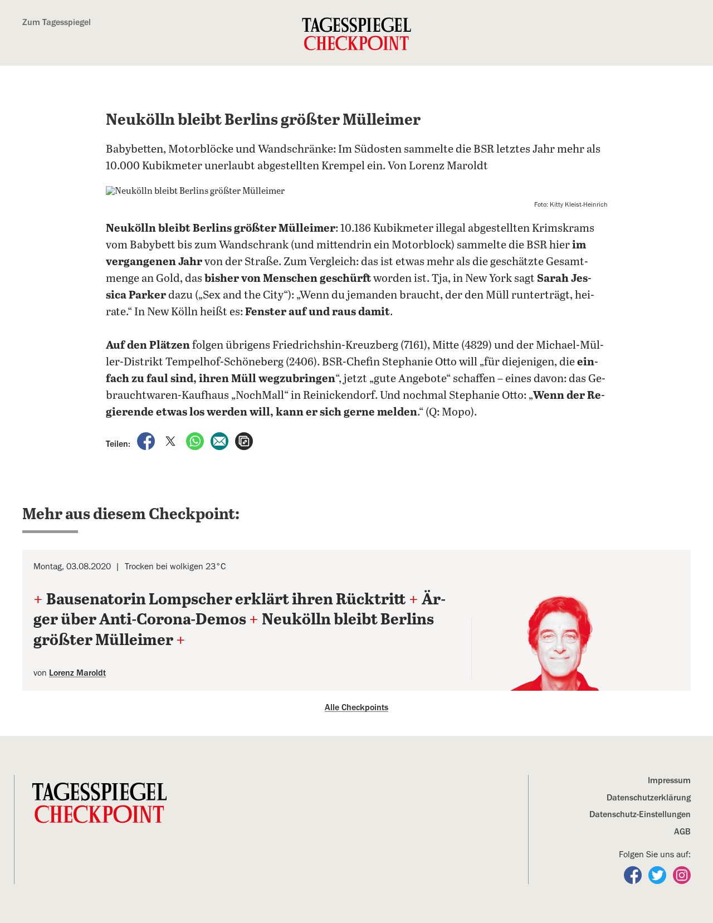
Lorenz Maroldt (77, 672)
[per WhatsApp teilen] (196, 440)
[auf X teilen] (172, 440)
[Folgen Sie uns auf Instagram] (682, 874)
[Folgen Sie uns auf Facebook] (634, 874)
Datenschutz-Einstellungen (640, 814)
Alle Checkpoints (356, 707)
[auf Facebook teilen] (147, 440)
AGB (682, 831)
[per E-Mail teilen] (221, 440)
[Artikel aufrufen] (244, 440)
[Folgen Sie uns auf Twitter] (658, 874)
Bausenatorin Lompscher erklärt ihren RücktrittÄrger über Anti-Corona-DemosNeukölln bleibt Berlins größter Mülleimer (239, 620)
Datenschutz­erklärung (649, 797)
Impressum (669, 780)
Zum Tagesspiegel (56, 22)
